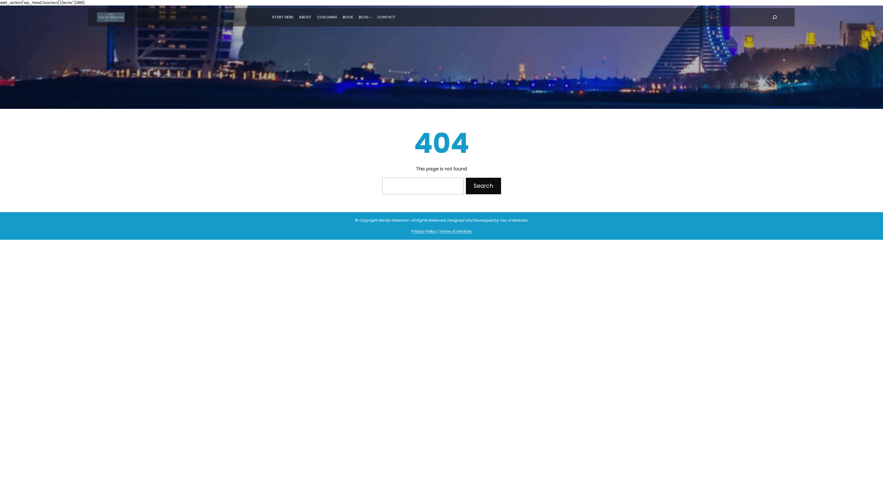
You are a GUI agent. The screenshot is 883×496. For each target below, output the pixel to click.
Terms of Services (455, 231)
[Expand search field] (774, 17)
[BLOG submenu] (371, 17)
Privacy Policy (423, 231)
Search (483, 186)
